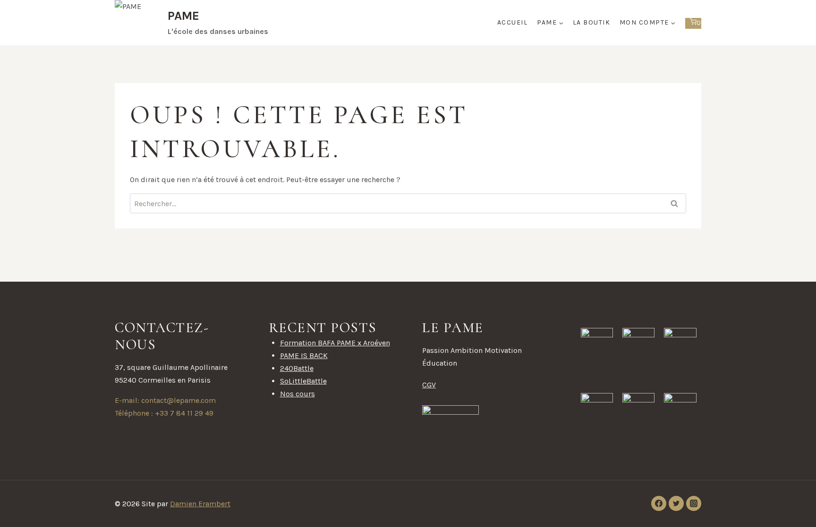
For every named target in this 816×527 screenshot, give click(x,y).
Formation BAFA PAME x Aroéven (335, 342)
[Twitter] (676, 503)
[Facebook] (658, 503)
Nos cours (297, 393)
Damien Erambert (200, 503)
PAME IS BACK (304, 355)
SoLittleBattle (303, 380)
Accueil (512, 22)
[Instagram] (693, 503)
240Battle (297, 368)
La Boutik (592, 22)
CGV (429, 384)
